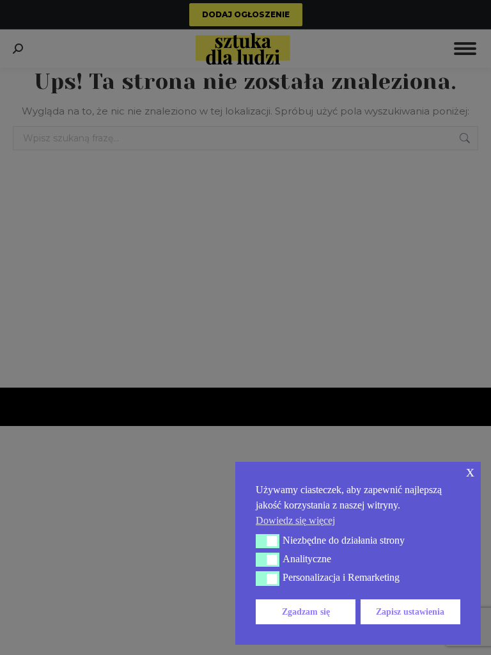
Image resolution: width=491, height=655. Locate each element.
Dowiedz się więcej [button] (295, 520)
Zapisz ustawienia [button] (410, 611)
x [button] (470, 471)
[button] (267, 541)
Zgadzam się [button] (306, 611)
